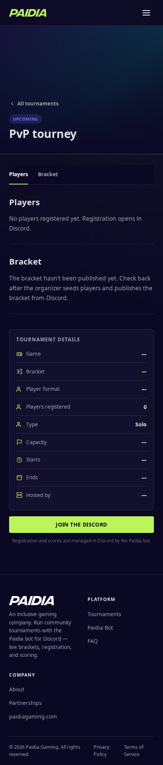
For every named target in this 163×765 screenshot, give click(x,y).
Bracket (48, 174)
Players (18, 174)
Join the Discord (81, 524)
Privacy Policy (101, 750)
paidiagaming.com (33, 716)
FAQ (93, 640)
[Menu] (146, 12)
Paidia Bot (100, 627)
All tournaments (37, 103)
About (16, 689)
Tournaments (104, 614)
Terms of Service (133, 750)
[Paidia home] (27, 13)
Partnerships (25, 702)
